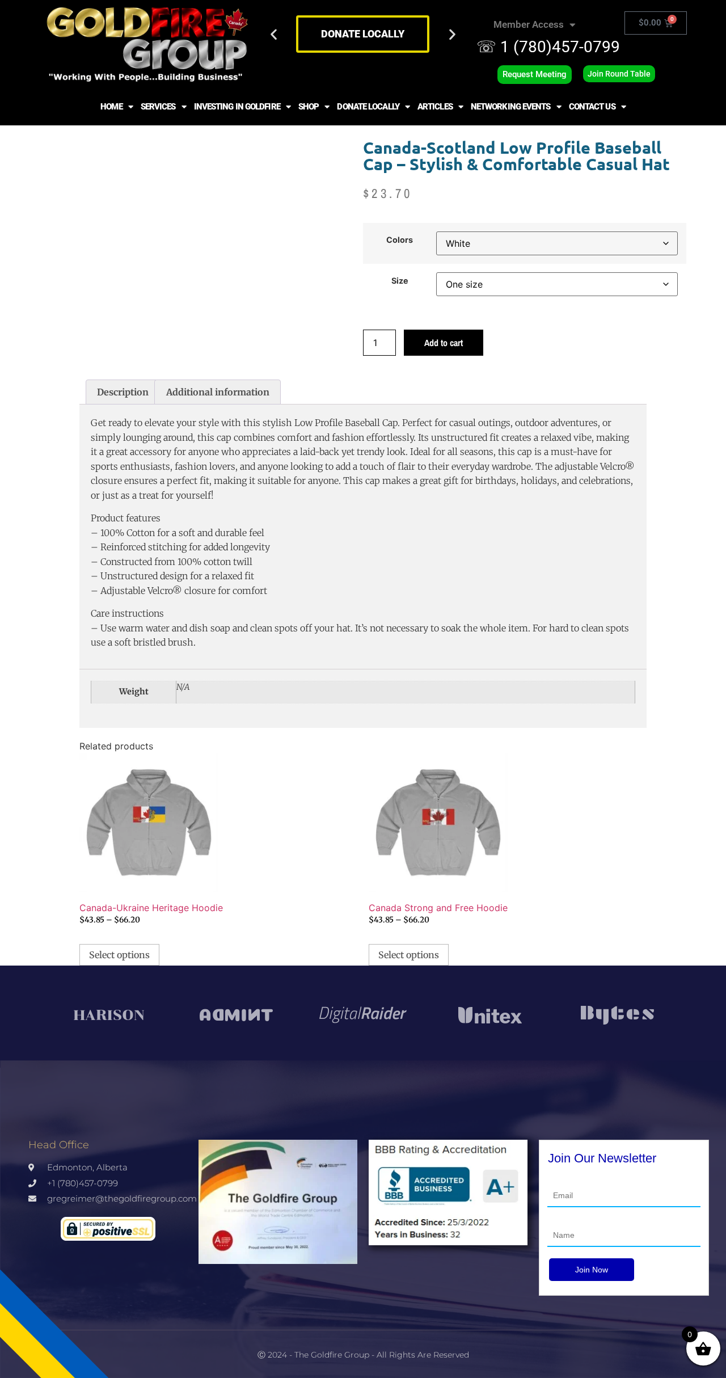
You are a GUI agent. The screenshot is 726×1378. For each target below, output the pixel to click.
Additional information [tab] (217, 392)
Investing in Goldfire (237, 107)
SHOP (308, 107)
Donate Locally (368, 107)
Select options (119, 954)
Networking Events (511, 107)
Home (111, 107)
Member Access (528, 24)
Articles (435, 107)
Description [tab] (123, 392)
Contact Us (592, 107)
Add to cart (443, 342)
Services (158, 107)
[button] (274, 34)
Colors (399, 240)
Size (399, 281)
